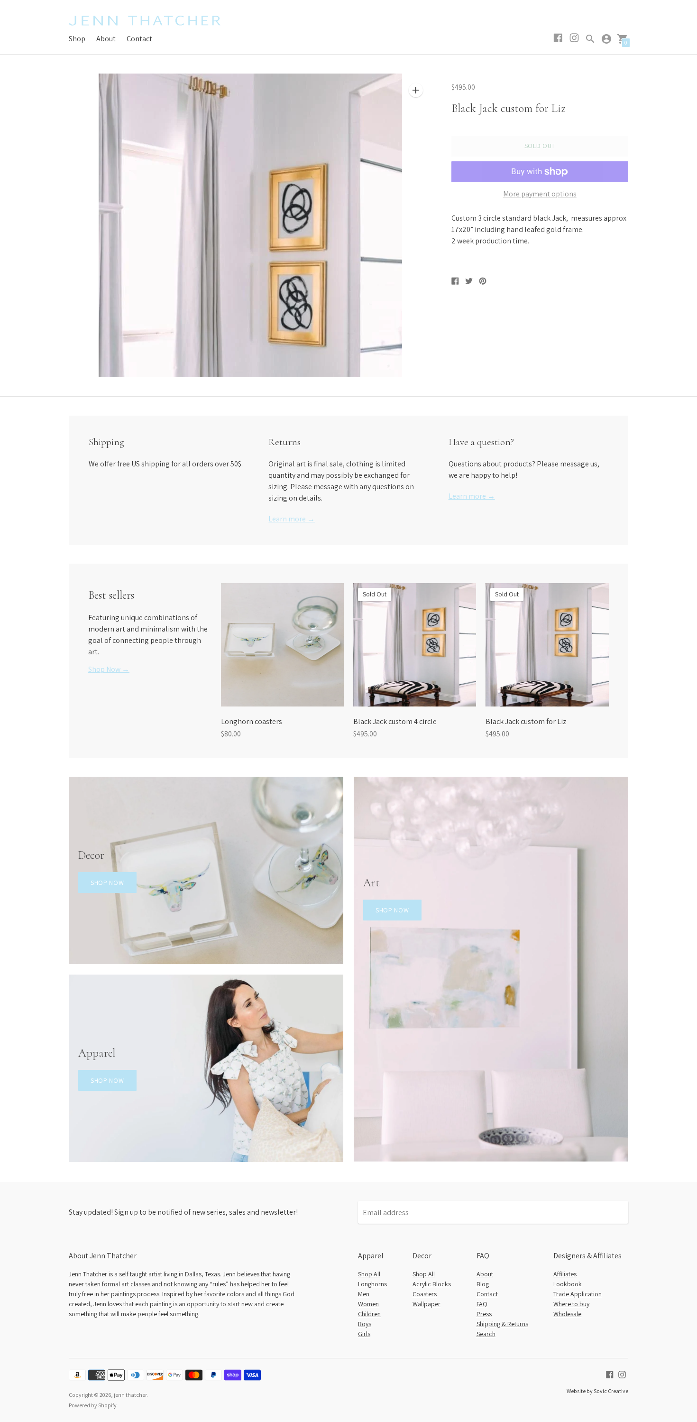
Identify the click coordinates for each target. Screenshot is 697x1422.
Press (484, 1314)
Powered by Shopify (93, 1405)
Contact (139, 39)
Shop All (369, 1274)
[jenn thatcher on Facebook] (610, 1374)
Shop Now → (108, 669)
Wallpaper (426, 1304)
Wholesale (567, 1314)
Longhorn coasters (251, 721)
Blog (483, 1284)
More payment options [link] (540, 194)
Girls (364, 1333)
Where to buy (571, 1304)
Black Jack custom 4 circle (395, 721)
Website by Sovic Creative (597, 1390)
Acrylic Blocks (432, 1284)
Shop (77, 39)
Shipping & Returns (502, 1324)
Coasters (425, 1294)
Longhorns (372, 1284)
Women (368, 1304)
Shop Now (392, 910)
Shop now (107, 882)
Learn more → (291, 519)
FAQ (482, 1304)
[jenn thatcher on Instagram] (622, 1374)
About (106, 39)
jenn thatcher (130, 1394)
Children (369, 1314)
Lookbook (567, 1284)
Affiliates (565, 1274)
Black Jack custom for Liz (526, 721)
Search (486, 1333)
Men (363, 1294)
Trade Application (577, 1294)
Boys (364, 1324)
